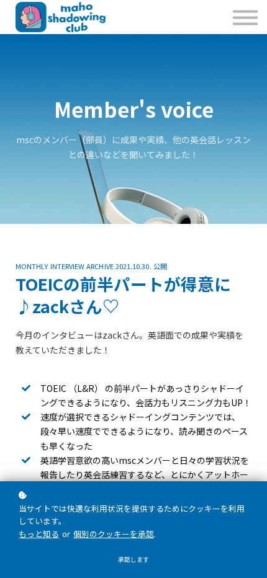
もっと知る (39, 534)
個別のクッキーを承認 (113, 534)
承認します (133, 559)
